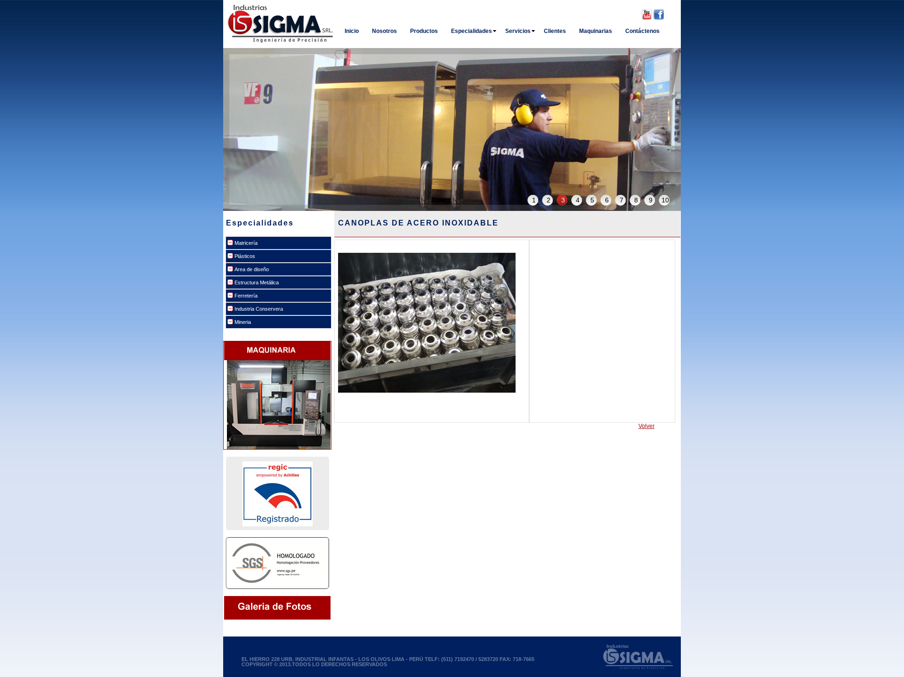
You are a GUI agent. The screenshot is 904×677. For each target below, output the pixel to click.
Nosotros (384, 31)
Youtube (647, 14)
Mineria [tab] (242, 322)
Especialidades (471, 31)
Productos (424, 31)
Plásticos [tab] (244, 256)
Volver (646, 426)
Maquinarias (595, 31)
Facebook (659, 14)
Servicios (518, 31)
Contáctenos (642, 31)
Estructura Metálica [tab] (256, 282)
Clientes (555, 31)
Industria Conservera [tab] (258, 309)
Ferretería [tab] (246, 295)
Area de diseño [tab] (251, 269)
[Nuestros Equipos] (279, 363)
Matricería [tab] (246, 243)
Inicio (352, 31)
